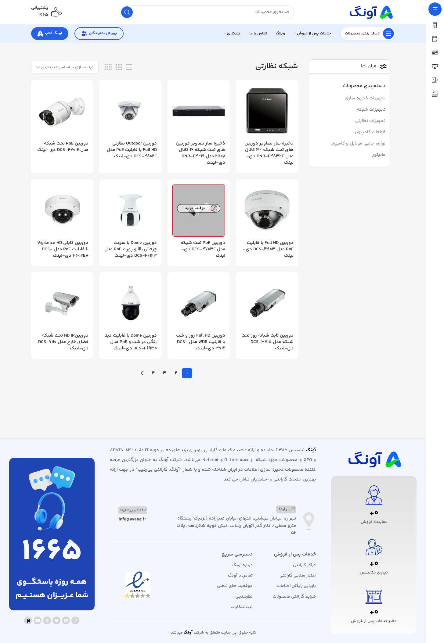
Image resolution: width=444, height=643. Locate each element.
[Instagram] (75, 620)
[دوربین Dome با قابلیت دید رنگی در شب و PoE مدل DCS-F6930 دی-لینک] (130, 303)
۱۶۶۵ (43, 15)
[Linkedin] (66, 620)
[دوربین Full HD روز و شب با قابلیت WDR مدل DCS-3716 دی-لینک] (198, 303)
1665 (52, 552)
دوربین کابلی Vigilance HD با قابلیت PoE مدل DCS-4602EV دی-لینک (62, 249)
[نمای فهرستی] (129, 67)
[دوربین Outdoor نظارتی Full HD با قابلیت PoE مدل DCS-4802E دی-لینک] (130, 111)
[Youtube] (38, 620)
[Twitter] (56, 620)
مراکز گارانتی (304, 565)
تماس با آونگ (240, 575)
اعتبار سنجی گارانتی (298, 575)
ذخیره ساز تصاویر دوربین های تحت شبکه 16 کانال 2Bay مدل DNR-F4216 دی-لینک (200, 153)
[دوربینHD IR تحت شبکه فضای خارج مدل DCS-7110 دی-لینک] (62, 303)
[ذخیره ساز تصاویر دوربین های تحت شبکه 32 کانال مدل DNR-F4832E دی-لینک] (267, 111)
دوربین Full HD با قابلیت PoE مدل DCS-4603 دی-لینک (268, 249)
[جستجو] (127, 12)
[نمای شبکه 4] (108, 67)
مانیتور (378, 154)
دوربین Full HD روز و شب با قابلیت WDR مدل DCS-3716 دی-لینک (200, 342)
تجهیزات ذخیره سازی (365, 98)
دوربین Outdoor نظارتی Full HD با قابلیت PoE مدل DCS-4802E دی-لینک (132, 150)
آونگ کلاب (53, 33)
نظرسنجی (244, 596)
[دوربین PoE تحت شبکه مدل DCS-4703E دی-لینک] (198, 210)
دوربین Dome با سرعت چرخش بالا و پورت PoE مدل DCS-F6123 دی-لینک (130, 249)
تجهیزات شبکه (371, 109)
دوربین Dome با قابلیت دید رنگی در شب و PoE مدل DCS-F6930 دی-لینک (131, 342)
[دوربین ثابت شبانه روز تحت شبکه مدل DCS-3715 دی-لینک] (267, 303)
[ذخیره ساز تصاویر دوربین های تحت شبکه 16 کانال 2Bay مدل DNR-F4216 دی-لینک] (198, 111)
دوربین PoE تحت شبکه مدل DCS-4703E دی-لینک (203, 249)
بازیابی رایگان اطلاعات (296, 586)
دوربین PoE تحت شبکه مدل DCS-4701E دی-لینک (62, 146)
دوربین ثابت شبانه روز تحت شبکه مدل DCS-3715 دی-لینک (267, 342)
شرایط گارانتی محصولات (294, 596)
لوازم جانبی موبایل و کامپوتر (358, 143)
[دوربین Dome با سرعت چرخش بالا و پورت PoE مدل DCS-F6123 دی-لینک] (130, 210)
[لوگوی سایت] (370, 12)
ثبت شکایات (242, 607)
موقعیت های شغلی (235, 586)
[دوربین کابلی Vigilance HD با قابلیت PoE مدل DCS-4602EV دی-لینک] (62, 210)
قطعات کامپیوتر (370, 132)
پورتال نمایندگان (103, 33)
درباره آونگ (242, 565)
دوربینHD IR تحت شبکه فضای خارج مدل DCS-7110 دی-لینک (63, 342)
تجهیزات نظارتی (370, 120)
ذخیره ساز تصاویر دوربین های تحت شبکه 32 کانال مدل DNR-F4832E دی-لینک (269, 153)
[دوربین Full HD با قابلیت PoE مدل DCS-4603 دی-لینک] (267, 210)
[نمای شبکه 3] (119, 67)
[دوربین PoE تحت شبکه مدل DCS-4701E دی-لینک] (62, 111)
